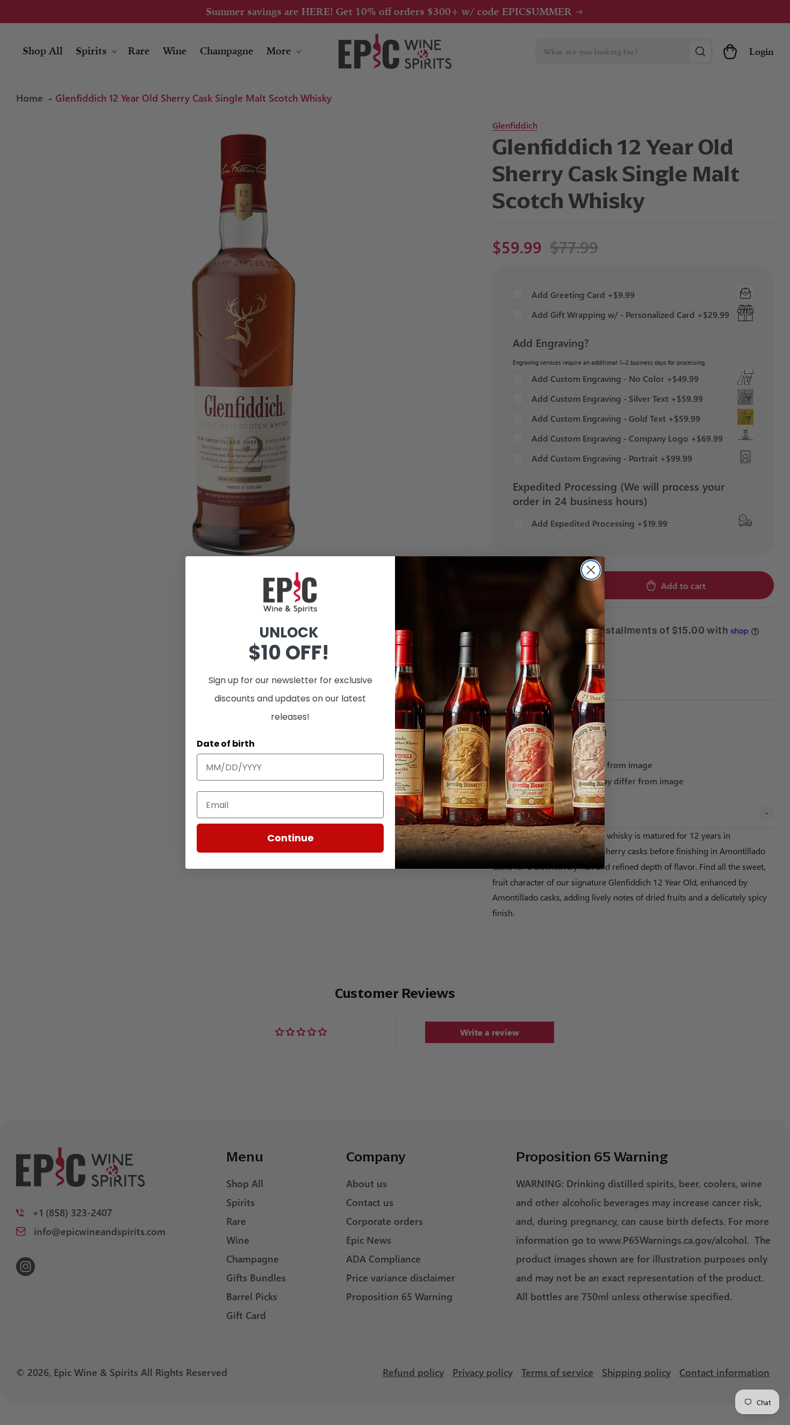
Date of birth (226, 744)
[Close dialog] (590, 570)
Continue (290, 838)
